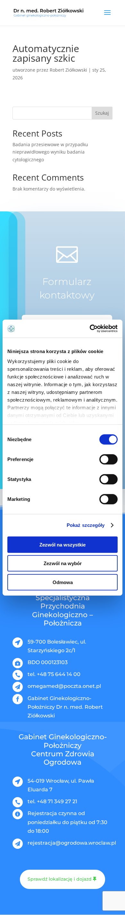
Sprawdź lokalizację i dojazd (60, 879)
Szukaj (102, 113)
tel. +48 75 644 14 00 (54, 674)
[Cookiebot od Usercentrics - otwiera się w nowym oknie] (90, 328)
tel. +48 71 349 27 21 (52, 801)
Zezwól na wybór (63, 563)
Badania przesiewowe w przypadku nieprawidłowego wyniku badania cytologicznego (50, 152)
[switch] (108, 459)
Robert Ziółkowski (68, 70)
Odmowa (63, 582)
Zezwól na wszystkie (62, 544)
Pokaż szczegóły (86, 525)
